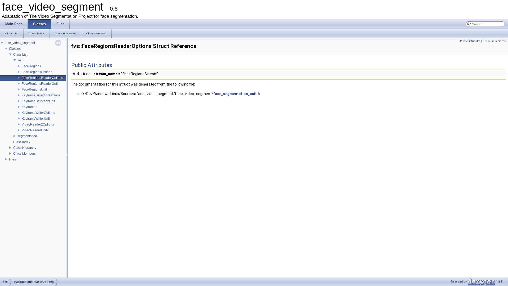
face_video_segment (20, 43)
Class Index (21, 142)
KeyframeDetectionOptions (41, 95)
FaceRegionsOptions (37, 72)
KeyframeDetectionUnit (38, 101)
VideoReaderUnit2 (35, 130)
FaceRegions (31, 66)
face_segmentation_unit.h (236, 94)
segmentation (27, 136)
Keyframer (29, 107)
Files (12, 159)
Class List (20, 54)
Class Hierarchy (24, 148)
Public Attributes (470, 41)
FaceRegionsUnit (34, 89)
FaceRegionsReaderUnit (40, 84)
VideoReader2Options (38, 124)
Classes (15, 49)
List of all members (495, 41)
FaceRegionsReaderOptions (42, 78)
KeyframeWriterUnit (36, 118)
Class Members (24, 153)
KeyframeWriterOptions (38, 113)
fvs (19, 60)
